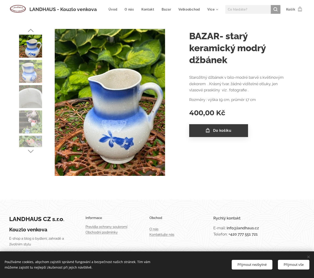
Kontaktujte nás (161, 235)
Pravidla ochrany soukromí (106, 227)
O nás (153, 229)
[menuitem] (114, 9)
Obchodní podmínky (102, 232)
